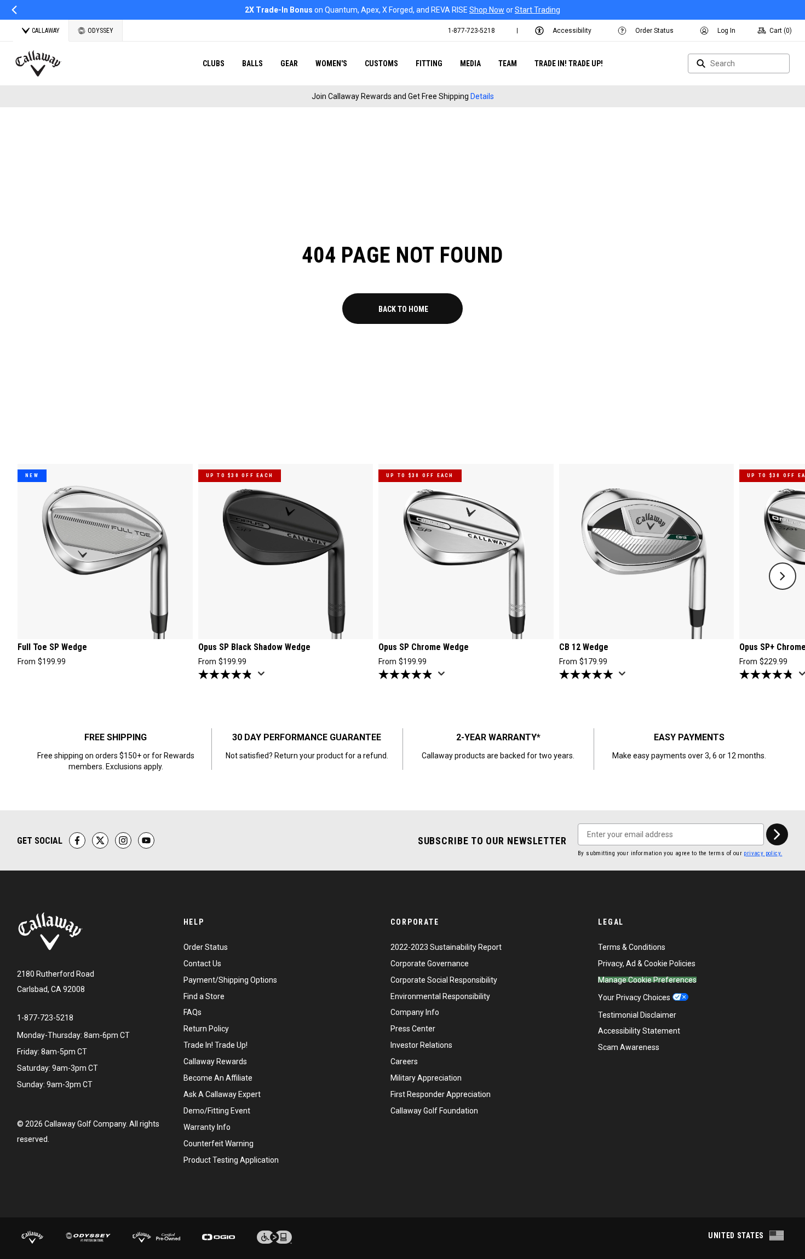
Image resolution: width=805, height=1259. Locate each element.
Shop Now (486, 9)
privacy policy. (763, 853)
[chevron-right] (777, 834)
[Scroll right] (782, 576)
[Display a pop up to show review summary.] (263, 676)
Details (482, 96)
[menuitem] (471, 31)
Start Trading (537, 9)
